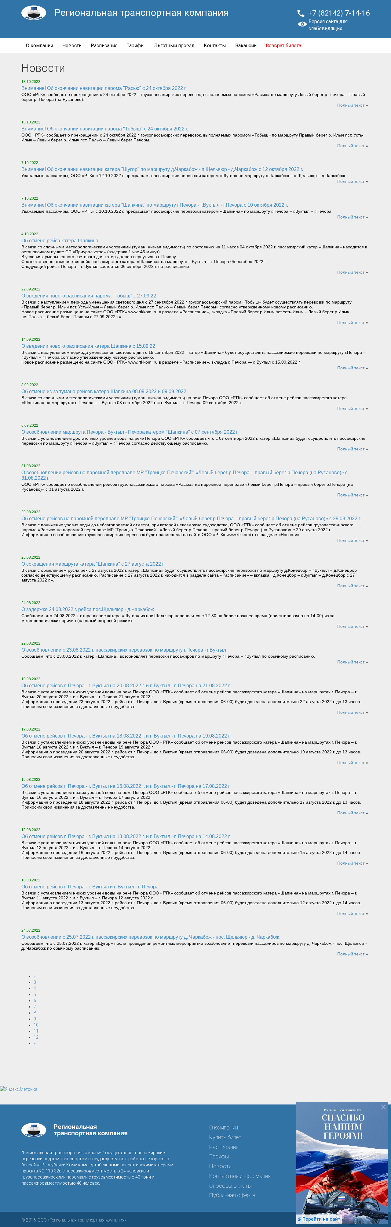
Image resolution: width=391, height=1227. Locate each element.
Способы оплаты (230, 1186)
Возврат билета (283, 45)
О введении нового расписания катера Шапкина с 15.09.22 (88, 346)
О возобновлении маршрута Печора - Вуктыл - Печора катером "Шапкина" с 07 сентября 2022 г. (130, 432)
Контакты (215, 45)
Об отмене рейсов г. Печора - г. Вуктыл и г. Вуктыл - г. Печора (90, 886)
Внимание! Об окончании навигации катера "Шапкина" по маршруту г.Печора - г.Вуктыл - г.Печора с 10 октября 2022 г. (154, 205)
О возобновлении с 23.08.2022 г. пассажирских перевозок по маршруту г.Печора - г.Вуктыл (123, 650)
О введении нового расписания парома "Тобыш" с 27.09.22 (88, 295)
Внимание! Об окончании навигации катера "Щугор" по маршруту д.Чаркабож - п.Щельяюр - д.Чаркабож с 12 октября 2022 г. (162, 169)
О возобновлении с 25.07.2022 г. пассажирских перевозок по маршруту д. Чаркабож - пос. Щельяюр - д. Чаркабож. (150, 937)
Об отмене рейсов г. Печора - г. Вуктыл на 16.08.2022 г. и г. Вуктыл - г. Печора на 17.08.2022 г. (126, 786)
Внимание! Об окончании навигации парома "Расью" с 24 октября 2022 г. (104, 88)
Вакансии (246, 45)
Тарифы (136, 45)
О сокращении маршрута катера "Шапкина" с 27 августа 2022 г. (93, 564)
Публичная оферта (232, 1195)
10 (36, 1024)
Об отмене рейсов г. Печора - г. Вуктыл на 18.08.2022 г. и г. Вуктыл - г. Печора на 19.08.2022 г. (126, 735)
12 (36, 1037)
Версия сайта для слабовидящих (328, 25)
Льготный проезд (174, 45)
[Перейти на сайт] (342, 1166)
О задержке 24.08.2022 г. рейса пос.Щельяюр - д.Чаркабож (87, 609)
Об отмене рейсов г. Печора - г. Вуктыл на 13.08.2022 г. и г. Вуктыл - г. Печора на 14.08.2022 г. (126, 836)
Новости (72, 45)
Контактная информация (240, 1176)
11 (36, 1031)
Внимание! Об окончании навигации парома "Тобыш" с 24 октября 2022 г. (104, 128)
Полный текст (350, 105)
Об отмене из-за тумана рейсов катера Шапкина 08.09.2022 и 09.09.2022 (103, 391)
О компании (39, 45)
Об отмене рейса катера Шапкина (59, 240)
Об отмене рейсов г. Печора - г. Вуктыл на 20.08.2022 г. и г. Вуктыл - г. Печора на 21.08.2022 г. (126, 685)
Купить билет (225, 1137)
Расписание (104, 45)
